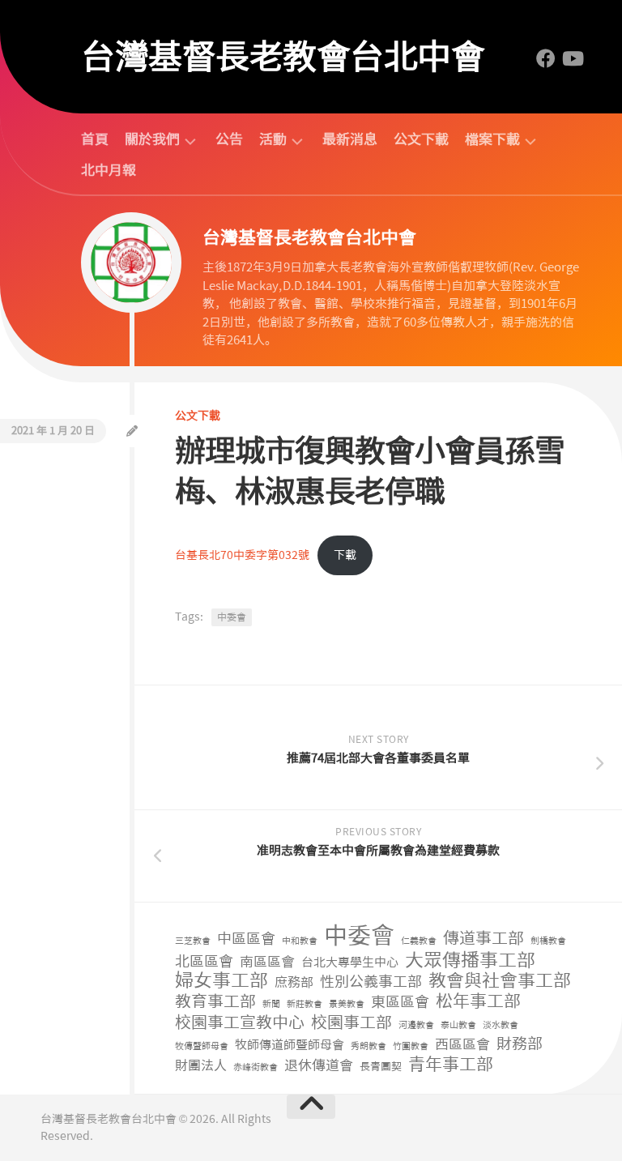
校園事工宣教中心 (240, 1023)
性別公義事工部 (371, 982)
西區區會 (462, 1044)
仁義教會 (419, 941)
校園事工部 (351, 1023)
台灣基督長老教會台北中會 (282, 57)
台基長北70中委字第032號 (242, 555)
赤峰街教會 (255, 1067)
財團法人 (201, 1065)
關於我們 (152, 139)
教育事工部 (215, 1001)
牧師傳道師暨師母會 (289, 1045)
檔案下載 (492, 139)
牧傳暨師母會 (201, 1046)
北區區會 (204, 962)
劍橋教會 (548, 941)
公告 (229, 139)
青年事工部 (450, 1065)
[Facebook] (546, 58)
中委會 (231, 617)
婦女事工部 (221, 980)
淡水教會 (500, 1025)
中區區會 (246, 939)
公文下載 (421, 139)
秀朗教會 (368, 1046)
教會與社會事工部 (499, 981)
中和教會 (299, 941)
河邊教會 (416, 1025)
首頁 (95, 139)
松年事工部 (478, 1001)
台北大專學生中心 (349, 962)
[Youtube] (572, 58)
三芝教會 (193, 941)
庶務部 (294, 982)
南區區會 (267, 962)
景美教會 (346, 1004)
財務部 (519, 1044)
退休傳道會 (318, 1065)
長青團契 (381, 1066)
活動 (273, 139)
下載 (345, 555)
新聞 (271, 1004)
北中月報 (108, 170)
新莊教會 (304, 1004)
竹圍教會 (410, 1046)
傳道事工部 (483, 938)
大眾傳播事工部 (470, 960)
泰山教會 (458, 1025)
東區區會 (400, 1002)
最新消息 (349, 139)
